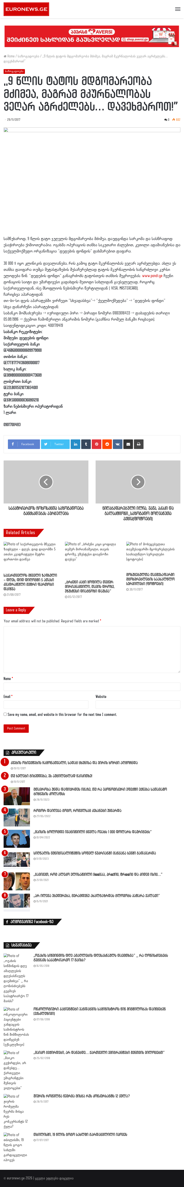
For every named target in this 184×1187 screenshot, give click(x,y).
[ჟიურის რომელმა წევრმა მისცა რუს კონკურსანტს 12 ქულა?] (17, 1111)
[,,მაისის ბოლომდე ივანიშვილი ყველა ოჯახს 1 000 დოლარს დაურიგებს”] (17, 839)
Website (101, 697)
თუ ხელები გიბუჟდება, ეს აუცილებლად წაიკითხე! (51, 776)
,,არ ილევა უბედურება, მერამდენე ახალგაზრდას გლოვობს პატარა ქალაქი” (97, 896)
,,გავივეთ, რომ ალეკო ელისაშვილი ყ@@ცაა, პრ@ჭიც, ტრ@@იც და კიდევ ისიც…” (98, 875)
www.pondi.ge (152, 276)
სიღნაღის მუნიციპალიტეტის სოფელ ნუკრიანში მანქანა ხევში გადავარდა (95, 853)
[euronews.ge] (26, 9)
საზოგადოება (28, 56)
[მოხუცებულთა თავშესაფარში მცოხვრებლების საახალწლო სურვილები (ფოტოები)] (153, 556)
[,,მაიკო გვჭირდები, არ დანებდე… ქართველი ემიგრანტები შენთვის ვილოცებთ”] (17, 1070)
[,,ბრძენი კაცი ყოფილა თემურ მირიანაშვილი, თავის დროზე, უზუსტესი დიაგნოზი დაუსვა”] (92, 560)
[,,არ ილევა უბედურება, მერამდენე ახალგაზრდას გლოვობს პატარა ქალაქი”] (17, 903)
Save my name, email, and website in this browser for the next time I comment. (62, 715)
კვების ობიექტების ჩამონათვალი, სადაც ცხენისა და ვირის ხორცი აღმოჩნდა (74, 763)
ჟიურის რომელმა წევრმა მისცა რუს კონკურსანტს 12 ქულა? (82, 1096)
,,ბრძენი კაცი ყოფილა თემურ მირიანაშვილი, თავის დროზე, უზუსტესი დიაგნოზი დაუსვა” (90, 586)
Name (8, 679)
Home (10, 56)
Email (8, 697)
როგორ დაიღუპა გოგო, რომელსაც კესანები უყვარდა (77, 811)
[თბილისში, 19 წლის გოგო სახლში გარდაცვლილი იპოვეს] (17, 1147)
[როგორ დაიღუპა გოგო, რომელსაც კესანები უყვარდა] (17, 817)
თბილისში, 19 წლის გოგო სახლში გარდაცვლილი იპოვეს (80, 1135)
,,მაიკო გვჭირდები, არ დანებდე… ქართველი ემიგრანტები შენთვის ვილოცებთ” (99, 1053)
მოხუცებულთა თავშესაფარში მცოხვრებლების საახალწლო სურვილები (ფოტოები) (150, 579)
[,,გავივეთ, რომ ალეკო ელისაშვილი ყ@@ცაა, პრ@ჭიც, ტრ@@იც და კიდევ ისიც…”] (17, 881)
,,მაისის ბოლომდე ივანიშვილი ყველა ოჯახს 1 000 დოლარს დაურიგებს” (93, 832)
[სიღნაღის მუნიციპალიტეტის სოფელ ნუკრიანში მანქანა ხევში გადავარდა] (17, 860)
